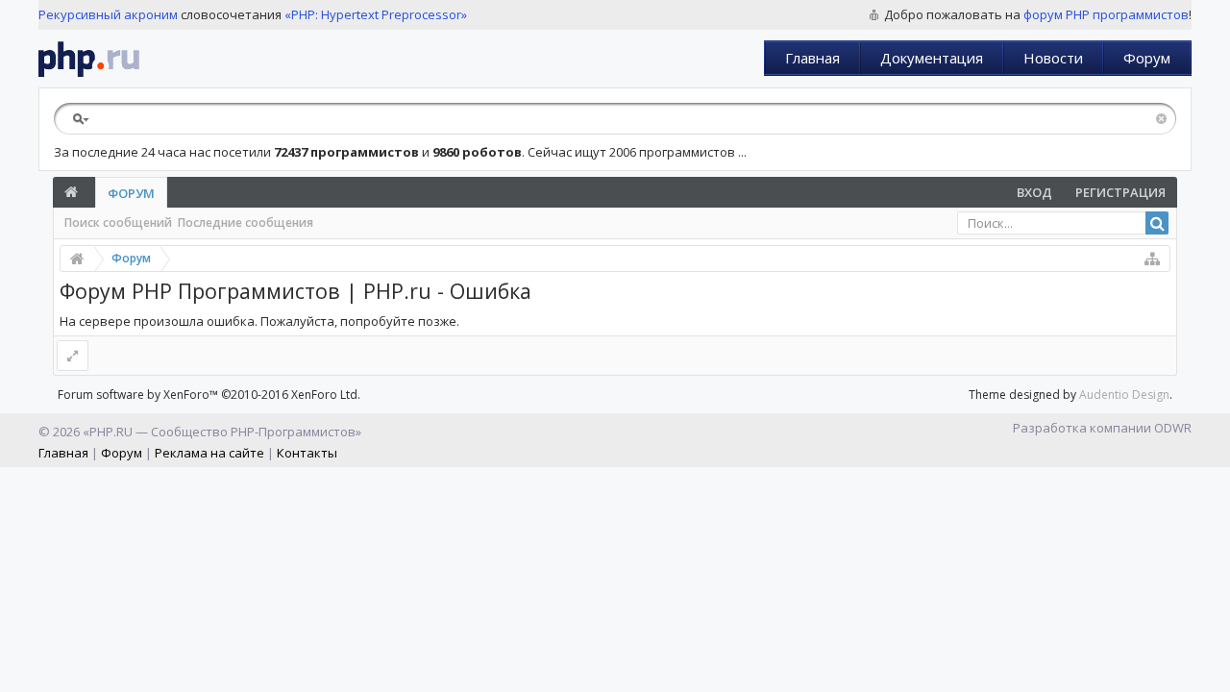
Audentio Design (1124, 394)
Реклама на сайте (209, 452)
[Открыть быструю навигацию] (1152, 258)
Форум (1146, 57)
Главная (812, 57)
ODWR (1173, 427)
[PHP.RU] (88, 58)
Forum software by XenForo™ (209, 394)
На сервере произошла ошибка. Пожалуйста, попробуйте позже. (259, 321)
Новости (1053, 57)
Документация (931, 57)
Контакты (307, 452)
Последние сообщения (245, 222)
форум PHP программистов (1106, 14)
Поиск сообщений (118, 222)
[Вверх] (1210, 670)
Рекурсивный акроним (108, 14)
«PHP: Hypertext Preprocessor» (375, 14)
